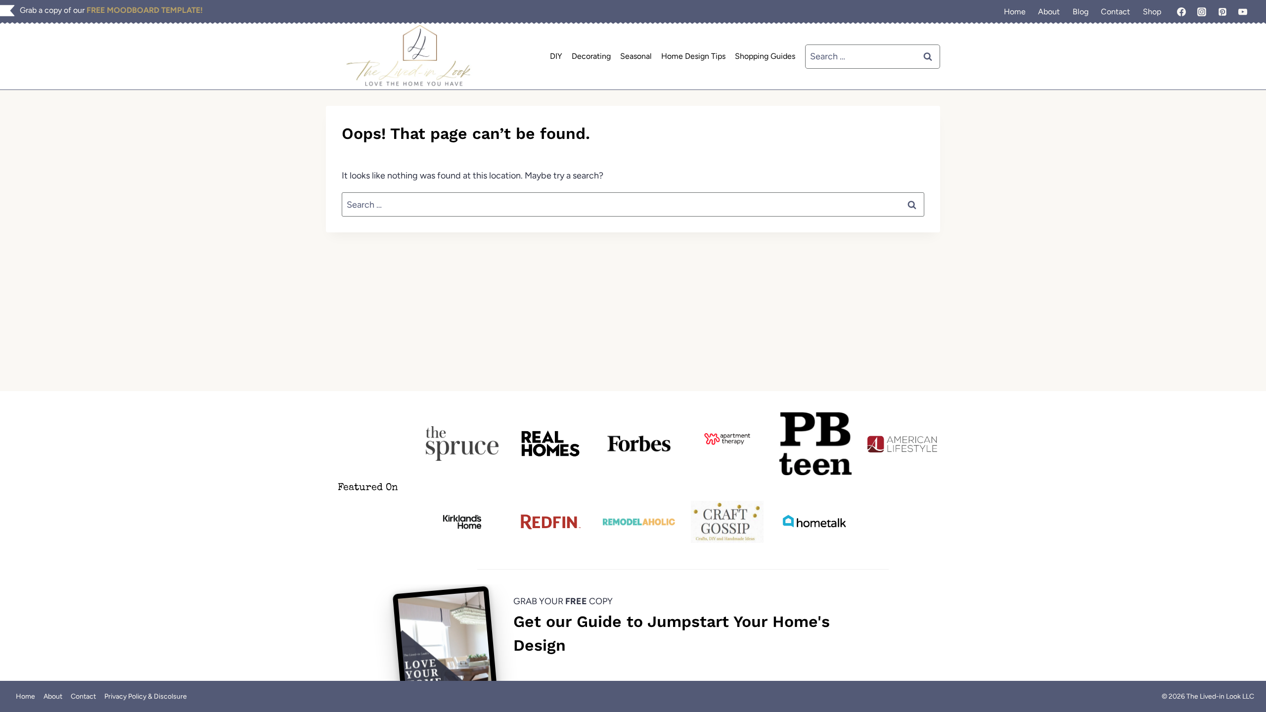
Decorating (591, 56)
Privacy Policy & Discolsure (145, 696)
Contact (1115, 11)
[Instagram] (1202, 12)
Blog (1080, 11)
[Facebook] (1181, 12)
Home (1015, 11)
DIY (556, 56)
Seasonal (636, 56)
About (1049, 11)
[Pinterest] (1222, 12)
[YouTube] (1243, 12)
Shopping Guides (765, 56)
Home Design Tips (693, 56)
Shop (1152, 11)
